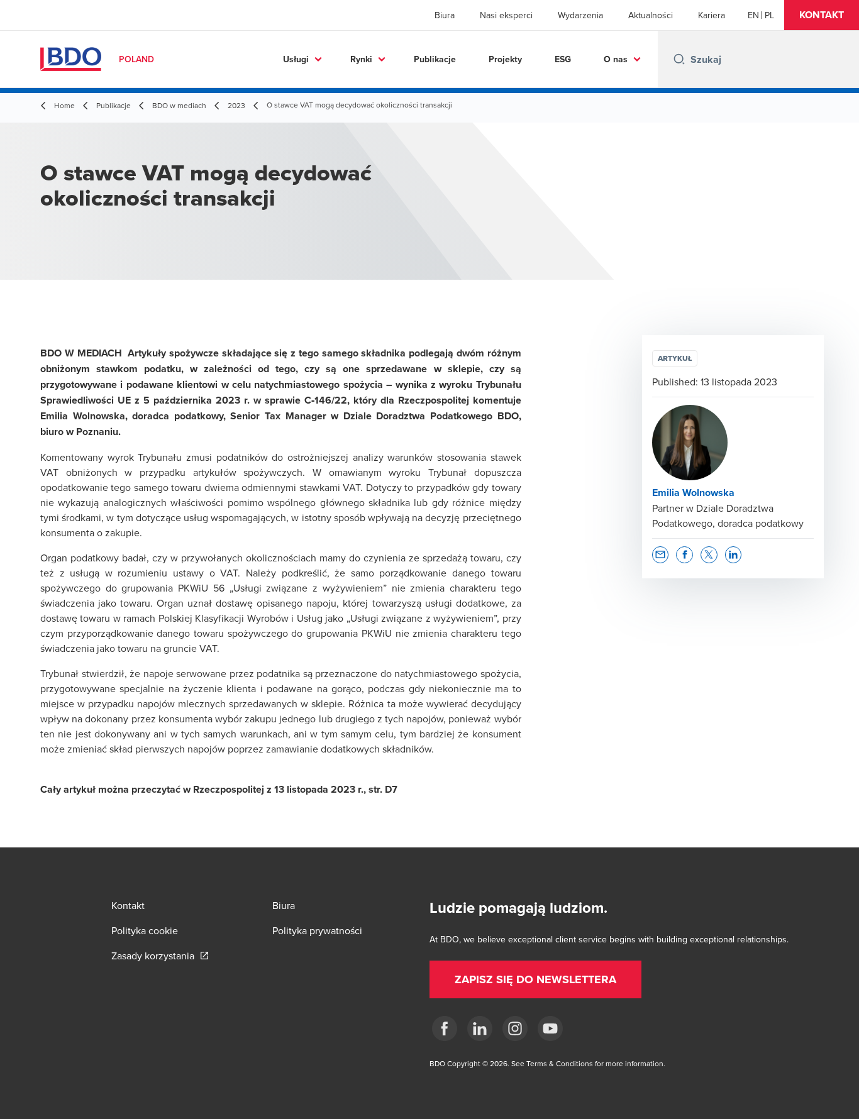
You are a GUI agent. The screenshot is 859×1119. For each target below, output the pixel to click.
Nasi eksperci (506, 15)
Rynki (361, 59)
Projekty (505, 59)
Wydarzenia (580, 15)
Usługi (296, 59)
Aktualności (650, 15)
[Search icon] (679, 59)
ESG (563, 59)
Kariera (711, 15)
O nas (616, 59)
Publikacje (435, 59)
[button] (821, 15)
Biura (445, 15)
